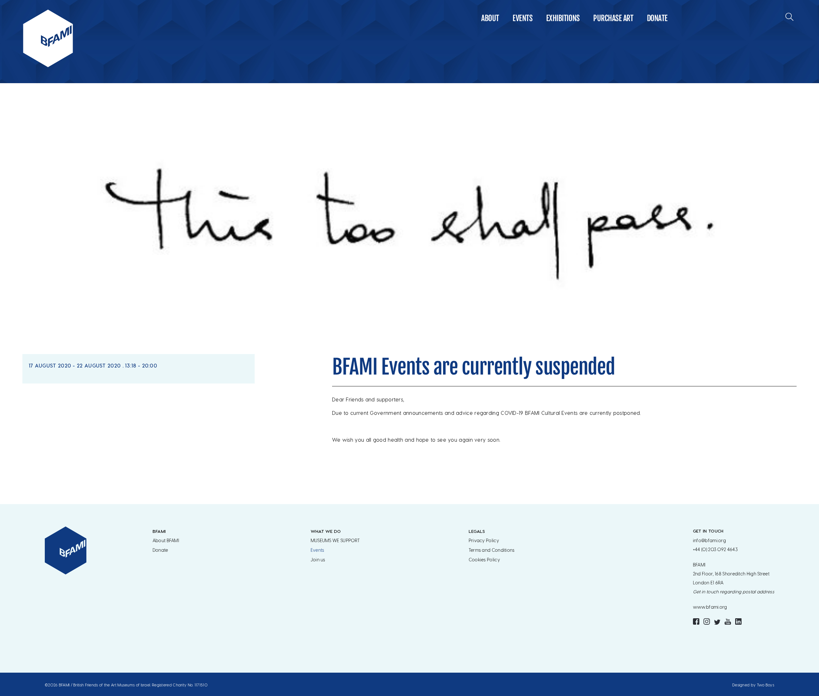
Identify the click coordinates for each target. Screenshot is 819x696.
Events (522, 18)
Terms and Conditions (492, 550)
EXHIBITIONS (563, 18)
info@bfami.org (709, 540)
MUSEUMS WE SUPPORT (335, 540)
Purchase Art (613, 18)
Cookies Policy (484, 560)
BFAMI (159, 531)
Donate (657, 18)
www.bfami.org (710, 607)
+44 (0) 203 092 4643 (715, 549)
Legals (477, 531)
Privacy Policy (484, 540)
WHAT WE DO (326, 531)
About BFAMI (166, 540)
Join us (318, 560)
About (490, 18)
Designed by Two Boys (753, 685)
